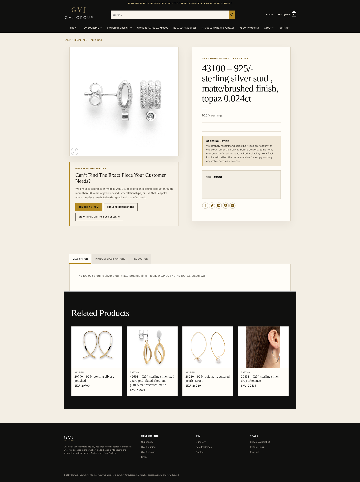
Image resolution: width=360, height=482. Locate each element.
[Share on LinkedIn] (232, 205)
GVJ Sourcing (91, 28)
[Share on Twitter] (212, 205)
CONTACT (285, 28)
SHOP (73, 28)
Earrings (96, 40)
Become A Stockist (260, 441)
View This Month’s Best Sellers (99, 216)
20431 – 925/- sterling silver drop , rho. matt (260, 378)
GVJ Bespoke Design (118, 28)
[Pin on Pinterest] (226, 205)
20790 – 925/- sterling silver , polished (94, 378)
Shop (144, 457)
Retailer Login (257, 447)
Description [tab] (80, 259)
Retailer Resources (184, 28)
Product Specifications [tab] (110, 259)
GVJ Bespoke (148, 452)
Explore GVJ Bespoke (120, 207)
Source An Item (89, 207)
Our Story (201, 441)
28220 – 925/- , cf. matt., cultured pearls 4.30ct (207, 378)
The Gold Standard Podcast (218, 28)
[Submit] (232, 15)
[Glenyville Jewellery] (84, 13)
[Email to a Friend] (219, 205)
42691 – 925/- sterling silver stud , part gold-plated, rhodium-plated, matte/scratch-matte (152, 381)
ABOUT (268, 28)
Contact (200, 452)
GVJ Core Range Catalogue (152, 28)
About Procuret (249, 28)
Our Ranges (147, 441)
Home (67, 40)
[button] (269, 14)
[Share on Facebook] (205, 205)
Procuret (254, 452)
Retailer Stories (204, 447)
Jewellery (80, 40)
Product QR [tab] (140, 259)
